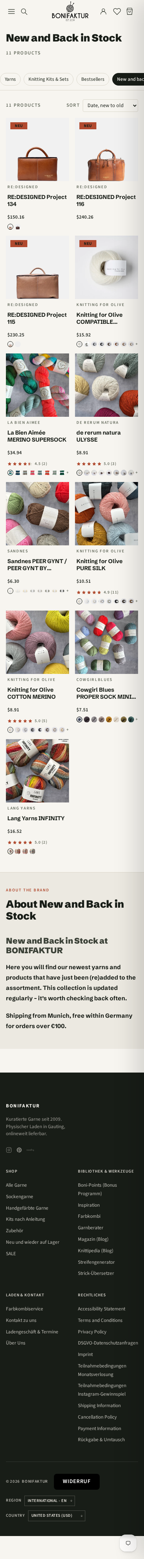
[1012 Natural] (25, 591)
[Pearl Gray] (25, 730)
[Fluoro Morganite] (32, 473)
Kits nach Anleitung (25, 1219)
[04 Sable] (101, 719)
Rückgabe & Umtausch (101, 1439)
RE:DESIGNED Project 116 (106, 200)
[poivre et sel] (94, 473)
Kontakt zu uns (21, 1320)
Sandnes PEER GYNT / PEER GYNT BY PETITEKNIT (37, 568)
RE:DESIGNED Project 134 (37, 200)
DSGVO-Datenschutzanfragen (108, 1342)
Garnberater (90, 1227)
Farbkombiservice (24, 1308)
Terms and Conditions (100, 1320)
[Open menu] (11, 11)
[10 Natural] (116, 719)
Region (13, 1500)
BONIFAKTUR (23, 1105)
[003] (25, 851)
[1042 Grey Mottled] (47, 591)
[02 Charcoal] (87, 719)
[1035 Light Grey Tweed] (40, 591)
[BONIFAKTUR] (70, 11)
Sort (73, 105)
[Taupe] (10, 344)
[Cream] (79, 344)
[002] (18, 851)
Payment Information (99, 1428)
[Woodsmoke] (18, 227)
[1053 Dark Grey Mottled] (62, 591)
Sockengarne (19, 1196)
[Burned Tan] (10, 227)
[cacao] (109, 473)
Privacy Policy (92, 1331)
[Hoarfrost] (55, 473)
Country (15, 1515)
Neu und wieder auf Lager (32, 1242)
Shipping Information (99, 1405)
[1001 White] (10, 591)
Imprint (85, 1354)
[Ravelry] (30, 1150)
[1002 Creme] (18, 591)
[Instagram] (9, 1150)
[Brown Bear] (109, 344)
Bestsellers (92, 79)
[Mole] (47, 730)
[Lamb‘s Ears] (109, 601)
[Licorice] (101, 344)
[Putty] (94, 601)
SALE (11, 1253)
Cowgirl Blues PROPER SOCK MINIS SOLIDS (105, 696)
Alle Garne (16, 1185)
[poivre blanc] (87, 473)
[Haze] (101, 601)
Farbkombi (89, 1216)
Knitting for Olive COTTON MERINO (31, 693)
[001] (10, 851)
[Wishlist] (117, 11)
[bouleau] (124, 473)
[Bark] (124, 344)
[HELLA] (47, 473)
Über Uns (15, 1342)
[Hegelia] (40, 473)
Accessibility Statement (101, 1308)
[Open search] (24, 11)
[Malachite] (62, 473)
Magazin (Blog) (93, 1239)
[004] (32, 851)
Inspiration (89, 1205)
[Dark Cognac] (116, 344)
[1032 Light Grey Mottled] (32, 591)
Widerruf (77, 1481)
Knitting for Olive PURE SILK (99, 565)
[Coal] (116, 601)
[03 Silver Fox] (94, 719)
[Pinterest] (19, 1150)
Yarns (10, 79)
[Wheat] (62, 730)
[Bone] (25, 473)
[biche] (116, 473)
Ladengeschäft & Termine (32, 1331)
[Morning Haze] (87, 344)
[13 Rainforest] (131, 719)
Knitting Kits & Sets (48, 79)
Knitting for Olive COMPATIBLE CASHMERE (99, 321)
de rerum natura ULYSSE (98, 436)
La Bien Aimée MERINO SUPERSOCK (36, 436)
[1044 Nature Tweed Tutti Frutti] (55, 591)
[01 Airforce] (79, 719)
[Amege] (18, 473)
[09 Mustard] (109, 719)
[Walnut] (18, 344)
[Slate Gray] (94, 344)
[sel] (79, 473)
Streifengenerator (96, 1262)
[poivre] (101, 473)
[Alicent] (10, 473)
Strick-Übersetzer (96, 1273)
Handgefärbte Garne (27, 1207)
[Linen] (131, 344)
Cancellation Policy (97, 1416)
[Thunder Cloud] (32, 730)
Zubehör (14, 1230)
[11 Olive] (124, 719)
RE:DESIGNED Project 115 (37, 318)
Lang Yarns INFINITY (36, 818)
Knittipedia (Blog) (95, 1250)
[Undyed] (79, 601)
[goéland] (131, 473)
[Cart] (131, 11)
